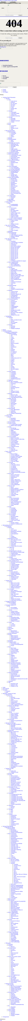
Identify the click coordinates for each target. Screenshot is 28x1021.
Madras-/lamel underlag (16, 425)
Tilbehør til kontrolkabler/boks (17, 1004)
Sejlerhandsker (14, 702)
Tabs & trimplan (11, 1009)
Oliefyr (12, 478)
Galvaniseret (13, 125)
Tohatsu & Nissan (15, 929)
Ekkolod (10, 627)
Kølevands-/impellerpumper (17, 886)
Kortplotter (10, 640)
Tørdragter (13, 709)
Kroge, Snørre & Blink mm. (17, 790)
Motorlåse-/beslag (14, 905)
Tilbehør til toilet (14, 519)
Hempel (12, 345)
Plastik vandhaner (14, 488)
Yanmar (12, 973)
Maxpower (13, 950)
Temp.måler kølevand (15, 847)
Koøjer (12, 173)
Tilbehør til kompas (15, 639)
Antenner (10, 610)
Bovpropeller (11, 984)
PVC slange (13, 936)
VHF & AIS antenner (15, 614)
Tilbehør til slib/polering (16, 413)
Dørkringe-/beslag (15, 145)
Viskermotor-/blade (12, 575)
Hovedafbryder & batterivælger (17, 552)
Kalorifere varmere (15, 476)
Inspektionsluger (14, 172)
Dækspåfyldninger (12, 139)
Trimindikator (14, 852)
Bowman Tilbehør (15, 859)
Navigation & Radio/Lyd (10, 601)
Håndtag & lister (14, 162)
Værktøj (10, 414)
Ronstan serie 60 (14, 257)
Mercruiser (13, 966)
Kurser (4, 75)
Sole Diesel (16, 881)
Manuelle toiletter (14, 516)
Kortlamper (13, 592)
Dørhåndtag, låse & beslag (14, 142)
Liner (12, 222)
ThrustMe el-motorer (15, 783)
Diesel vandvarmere (15, 474)
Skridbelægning (14, 263)
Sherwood (16, 880)
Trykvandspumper (15, 504)
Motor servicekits (12, 898)
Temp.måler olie (14, 848)
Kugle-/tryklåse (14, 149)
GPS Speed (13, 837)
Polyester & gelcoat (15, 387)
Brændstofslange (14, 933)
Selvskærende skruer (15, 192)
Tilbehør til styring (15, 998)
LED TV (13, 656)
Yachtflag (13, 237)
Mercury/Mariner (14, 923)
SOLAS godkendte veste (16, 739)
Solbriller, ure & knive (15, 703)
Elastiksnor (13, 302)
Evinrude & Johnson (15, 921)
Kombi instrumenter (12, 633)
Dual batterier (14, 532)
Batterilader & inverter (13, 538)
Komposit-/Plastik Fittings (16, 456)
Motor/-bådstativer (15, 903)
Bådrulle (13, 209)
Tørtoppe (13, 710)
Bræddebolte (13, 178)
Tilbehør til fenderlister (16, 378)
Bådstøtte (10, 138)
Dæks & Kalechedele (10, 130)
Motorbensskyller (14, 916)
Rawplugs (13, 189)
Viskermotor (13, 579)
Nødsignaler (13, 762)
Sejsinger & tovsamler (15, 310)
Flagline (12, 305)
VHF (9, 682)
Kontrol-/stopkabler (15, 1000)
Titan (12, 129)
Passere (12, 645)
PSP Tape (13, 388)
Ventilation (10, 521)
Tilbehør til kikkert (15, 632)
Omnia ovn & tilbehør (15, 471)
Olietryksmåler (14, 839)
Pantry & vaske (11, 485)
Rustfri (12, 126)
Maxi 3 (12, 354)
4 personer (13, 748)
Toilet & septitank (12, 514)
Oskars (12, 356)
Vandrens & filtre (14, 494)
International (13, 347)
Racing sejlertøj (14, 718)
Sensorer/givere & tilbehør (16, 843)
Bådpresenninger (11, 131)
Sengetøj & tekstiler (15, 444)
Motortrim (13, 890)
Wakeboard (13, 825)
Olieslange (13, 935)
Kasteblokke (13, 244)
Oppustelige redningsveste (16, 736)
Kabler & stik (14, 558)
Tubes (12, 820)
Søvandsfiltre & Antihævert (17, 909)
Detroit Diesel (17, 869)
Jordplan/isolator (14, 553)
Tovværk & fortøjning (13, 299)
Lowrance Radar (14, 650)
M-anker (13, 106)
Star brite (13, 367)
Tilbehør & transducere (16, 670)
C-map (12, 623)
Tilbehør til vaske (14, 492)
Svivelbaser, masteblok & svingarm (18, 260)
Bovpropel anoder (12, 948)
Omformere (13, 555)
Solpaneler (10, 570)
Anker (9, 99)
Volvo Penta (13, 930)
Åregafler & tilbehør (15, 227)
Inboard (12, 993)
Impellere (13, 863)
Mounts (12, 677)
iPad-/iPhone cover (15, 643)
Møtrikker (13, 184)
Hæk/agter (13, 118)
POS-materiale (6, 688)
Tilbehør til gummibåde (16, 804)
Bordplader (13, 418)
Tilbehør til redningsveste (16, 741)
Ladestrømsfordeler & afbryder (14, 551)
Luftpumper (10, 805)
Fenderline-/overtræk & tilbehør (15, 219)
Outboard (13, 994)
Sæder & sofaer (14, 450)
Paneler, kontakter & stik (13, 560)
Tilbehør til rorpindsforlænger (17, 289)
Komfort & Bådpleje (7, 331)
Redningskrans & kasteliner (17, 766)
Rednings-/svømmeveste (13, 731)
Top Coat (13, 407)
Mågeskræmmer (14, 158)
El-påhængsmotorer (15, 777)
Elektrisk (13, 806)
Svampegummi (14, 377)
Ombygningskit (14, 295)
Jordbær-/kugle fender (15, 213)
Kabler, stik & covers (15, 675)
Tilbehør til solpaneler (15, 574)
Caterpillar (16, 864)
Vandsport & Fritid (9, 768)
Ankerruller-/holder (15, 113)
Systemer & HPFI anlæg (16, 559)
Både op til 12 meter (15, 582)
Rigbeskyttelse (14, 273)
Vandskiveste (14, 742)
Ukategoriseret (6, 1016)
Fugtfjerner (10, 380)
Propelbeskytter (14, 927)
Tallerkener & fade (15, 446)
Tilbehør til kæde (14, 128)
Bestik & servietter (15, 437)
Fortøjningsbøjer (14, 204)
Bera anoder (13, 978)
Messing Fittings (14, 458)
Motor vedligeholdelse (13, 912)
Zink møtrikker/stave (15, 975)
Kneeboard (13, 816)
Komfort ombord (9, 415)
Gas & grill (10, 462)
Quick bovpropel (14, 952)
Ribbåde (12, 803)
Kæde (9, 124)
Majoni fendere (14, 214)
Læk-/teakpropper (15, 167)
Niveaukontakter (14, 500)
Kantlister (13, 375)
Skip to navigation (4, 0)
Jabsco (15, 871)
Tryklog (12, 853)
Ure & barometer (14, 435)
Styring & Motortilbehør (8, 826)
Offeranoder (8, 943)
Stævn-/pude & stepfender (16, 217)
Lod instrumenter (14, 665)
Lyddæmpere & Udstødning (17, 887)
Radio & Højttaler (12, 602)
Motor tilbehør (11, 900)
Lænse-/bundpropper (15, 168)
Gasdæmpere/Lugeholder (13, 152)
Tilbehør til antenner (15, 612)
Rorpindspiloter (14, 619)
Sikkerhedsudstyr (12, 753)
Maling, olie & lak (12, 398)
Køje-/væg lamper (15, 594)
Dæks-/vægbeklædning (13, 262)
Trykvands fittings (15, 461)
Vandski (12, 822)
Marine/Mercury (14, 965)
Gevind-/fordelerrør (15, 455)
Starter (12, 895)
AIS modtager (14, 607)
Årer (12, 229)
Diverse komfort (11, 421)
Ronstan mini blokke (15, 247)
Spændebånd (13, 938)
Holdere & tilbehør (15, 236)
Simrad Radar (14, 653)
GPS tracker (10, 628)
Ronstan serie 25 (14, 251)
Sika (12, 365)
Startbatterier (13, 537)
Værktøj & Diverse (18, 882)
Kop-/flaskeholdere (15, 429)
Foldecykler (13, 771)
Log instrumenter (14, 666)
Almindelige (13, 133)
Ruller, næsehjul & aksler (16, 319)
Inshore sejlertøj (14, 714)
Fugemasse (13, 383)
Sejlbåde (13, 1008)
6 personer (13, 750)
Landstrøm (10, 557)
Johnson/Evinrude (15, 964)
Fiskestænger (14, 789)
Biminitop (13, 197)
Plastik (12, 141)
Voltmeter (13, 857)
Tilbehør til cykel (14, 772)
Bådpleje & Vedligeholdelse (11, 332)
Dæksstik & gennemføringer (17, 562)
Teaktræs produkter (15, 434)
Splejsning (13, 313)
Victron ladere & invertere (16, 546)
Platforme (13, 726)
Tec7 (12, 370)
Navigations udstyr (12, 641)
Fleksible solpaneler (15, 573)
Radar (9, 646)
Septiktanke (13, 517)
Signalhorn (13, 767)
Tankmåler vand (14, 844)
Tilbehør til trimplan (15, 1014)
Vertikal (12, 122)
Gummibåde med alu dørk (16, 796)
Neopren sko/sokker (15, 708)
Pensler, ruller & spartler (16, 396)
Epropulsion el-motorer (16, 778)
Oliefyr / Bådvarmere (15, 479)
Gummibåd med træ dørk (16, 794)
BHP (12, 339)
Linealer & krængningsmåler (17, 644)
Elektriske (13, 326)
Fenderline (13, 303)
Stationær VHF (14, 685)
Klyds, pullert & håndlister (14, 160)
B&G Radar (13, 648)
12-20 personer (14, 747)
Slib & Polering (11, 408)
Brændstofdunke (14, 831)
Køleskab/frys (14, 477)
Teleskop (13, 288)
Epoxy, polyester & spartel (16, 382)
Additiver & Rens (14, 913)
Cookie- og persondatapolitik (10, 66)
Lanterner (10, 581)
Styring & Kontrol (9, 983)
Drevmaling (13, 401)
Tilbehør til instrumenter (13, 672)
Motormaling (13, 403)
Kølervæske (13, 914)
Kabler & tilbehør (14, 649)
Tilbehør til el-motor (15, 784)
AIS (9, 606)
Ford (15, 870)
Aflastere (13, 268)
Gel (11, 535)
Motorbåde (13, 1007)
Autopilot (10, 616)
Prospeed (13, 928)
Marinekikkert (14, 630)
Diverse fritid (11, 773)
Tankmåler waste (14, 846)
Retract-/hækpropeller (15, 987)
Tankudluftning (14, 911)
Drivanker (13, 104)
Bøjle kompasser (14, 635)
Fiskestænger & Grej (12, 787)
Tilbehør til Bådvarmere (16, 480)
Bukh (12, 959)
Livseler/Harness (14, 735)
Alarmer (12, 755)
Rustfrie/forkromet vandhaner (17, 489)
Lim (12, 385)
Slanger (9, 506)
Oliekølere (13, 892)
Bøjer (9, 203)
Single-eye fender (14, 216)
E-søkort (10, 622)
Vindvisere (13, 283)
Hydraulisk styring (12, 992)
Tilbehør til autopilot (15, 621)
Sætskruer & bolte (15, 190)
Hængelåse (13, 146)
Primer (12, 406)
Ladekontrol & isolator (16, 554)
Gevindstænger (14, 181)
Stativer (12, 136)
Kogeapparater (14, 468)
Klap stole (13, 449)
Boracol (12, 342)
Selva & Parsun (17, 879)
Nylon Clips (13, 272)
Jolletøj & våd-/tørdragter (13, 705)
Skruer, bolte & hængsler (13, 177)
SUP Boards (13, 817)
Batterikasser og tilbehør (16, 531)
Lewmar (12, 949)
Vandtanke (13, 495)
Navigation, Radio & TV (10, 605)
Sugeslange (13, 939)
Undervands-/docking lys (16, 600)
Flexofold (13, 960)
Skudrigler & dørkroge (16, 150)
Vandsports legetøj (15, 823)
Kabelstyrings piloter (15, 618)
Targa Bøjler (11, 199)
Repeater (13, 669)
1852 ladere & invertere (16, 539)
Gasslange (13, 508)
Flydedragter (13, 758)
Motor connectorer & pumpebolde (18, 901)
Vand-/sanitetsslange (15, 941)
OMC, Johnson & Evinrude (19, 876)
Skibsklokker (14, 433)
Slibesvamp (13, 412)
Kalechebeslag (14, 156)
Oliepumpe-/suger (15, 918)
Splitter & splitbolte (15, 278)
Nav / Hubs (13, 924)
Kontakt (5, 78)
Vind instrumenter (15, 671)
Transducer (13, 680)
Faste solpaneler (14, 571)
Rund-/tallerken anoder (16, 981)
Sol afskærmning (11, 195)
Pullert (12, 165)
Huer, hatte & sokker (15, 698)
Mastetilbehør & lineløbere (16, 270)
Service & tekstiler (12, 436)
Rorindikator (13, 842)
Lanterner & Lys (9, 580)
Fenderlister (13, 372)
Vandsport (10, 814)
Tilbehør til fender (15, 224)
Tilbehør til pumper (15, 503)
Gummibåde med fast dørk (16, 798)
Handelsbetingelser (8, 65)
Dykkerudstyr (14, 815)
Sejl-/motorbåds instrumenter (14, 662)
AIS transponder (14, 608)
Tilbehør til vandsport (15, 818)
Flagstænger (13, 233)
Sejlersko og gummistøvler (16, 720)
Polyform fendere (14, 215)
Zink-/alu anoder (11, 976)
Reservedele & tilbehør (16, 246)
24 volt (12, 549)
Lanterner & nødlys (15, 585)
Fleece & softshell (15, 713)
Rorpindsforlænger (12, 285)
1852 (12, 810)
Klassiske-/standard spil (16, 294)
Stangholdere (14, 791)
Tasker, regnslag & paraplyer (17, 704)
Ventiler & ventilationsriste (16, 523)
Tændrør (13, 896)
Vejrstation (10, 681)
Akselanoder (13, 977)
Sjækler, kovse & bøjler (16, 274)
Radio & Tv (10, 654)
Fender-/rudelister (12, 371)
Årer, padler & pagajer (13, 226)
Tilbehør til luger (14, 176)
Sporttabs (13, 1013)
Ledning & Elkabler (15, 564)
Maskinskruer (14, 183)
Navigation (7, 691)
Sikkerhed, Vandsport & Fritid (9, 693)
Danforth (13, 102)
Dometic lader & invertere (16, 542)
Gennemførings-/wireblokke (17, 242)
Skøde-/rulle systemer (15, 276)
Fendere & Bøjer (9, 201)
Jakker (12, 699)
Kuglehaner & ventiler (15, 457)
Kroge (12, 147)
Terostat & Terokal (15, 391)
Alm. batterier (14, 530)
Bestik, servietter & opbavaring (17, 439)
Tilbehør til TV (14, 661)
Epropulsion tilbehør (15, 779)
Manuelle (13, 327)
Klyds (12, 163)
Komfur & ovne (14, 469)
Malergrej (10, 393)
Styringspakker (14, 997)
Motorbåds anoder (15, 980)
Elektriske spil (14, 292)
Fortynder (13, 402)
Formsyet (13, 134)
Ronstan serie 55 (14, 256)
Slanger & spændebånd (13, 932)
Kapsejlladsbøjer (14, 205)
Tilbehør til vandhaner (15, 490)
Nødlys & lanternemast (16, 586)
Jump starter (13, 543)
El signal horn (11, 547)
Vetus (12, 955)
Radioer (12, 659)
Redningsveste (14, 737)
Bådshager (10, 231)
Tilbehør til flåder (14, 752)
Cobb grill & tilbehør (15, 465)
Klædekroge (13, 428)
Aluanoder (10, 944)
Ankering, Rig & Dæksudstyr (9, 97)
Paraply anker (14, 108)
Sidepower (13, 954)
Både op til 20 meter (15, 584)
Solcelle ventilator (15, 522)
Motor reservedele (12, 858)
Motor (12, 135)
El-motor (10, 774)
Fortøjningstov (14, 307)
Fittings (9, 452)
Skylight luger (14, 174)
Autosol (12, 338)
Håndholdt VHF (14, 683)
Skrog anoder (14, 982)
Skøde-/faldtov (14, 311)
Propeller (10, 919)
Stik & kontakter (14, 568)
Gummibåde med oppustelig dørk (18, 800)
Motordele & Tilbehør (10, 827)
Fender (9, 206)
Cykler (9, 769)
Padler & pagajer (14, 230)
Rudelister (13, 376)
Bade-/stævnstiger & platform (14, 724)
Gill (12, 812)
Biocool (12, 340)
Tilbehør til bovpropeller (16, 988)
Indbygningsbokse (15, 171)
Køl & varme (11, 473)
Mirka (12, 355)
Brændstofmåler (14, 836)
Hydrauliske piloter (15, 617)
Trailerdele (10, 317)
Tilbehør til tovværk (15, 315)
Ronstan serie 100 (15, 248)
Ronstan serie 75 (14, 258)
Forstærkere (13, 603)
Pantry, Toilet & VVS (10, 451)
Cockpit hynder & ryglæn (16, 424)
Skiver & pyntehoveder (16, 193)
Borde (9, 417)
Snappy (12, 366)
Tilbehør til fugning (15, 392)
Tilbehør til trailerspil (15, 328)
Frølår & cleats (14, 269)
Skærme (12, 321)
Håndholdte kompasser (16, 638)
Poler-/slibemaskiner (15, 409)
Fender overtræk (14, 220)
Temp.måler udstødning (16, 849)
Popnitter (13, 188)
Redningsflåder (11, 744)
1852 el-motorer (14, 775)
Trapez (12, 280)
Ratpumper (13, 995)
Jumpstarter (13, 544)
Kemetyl (13, 350)
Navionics (13, 626)
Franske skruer (14, 179)
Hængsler (13, 182)
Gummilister (13, 374)
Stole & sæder (11, 447)
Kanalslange (13, 509)
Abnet (12, 337)
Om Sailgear (6, 77)
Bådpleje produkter (12, 333)
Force (12, 922)
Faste (12, 286)
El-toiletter (13, 515)
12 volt (12, 548)
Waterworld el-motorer (16, 785)
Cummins (16, 868)
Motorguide (13, 780)
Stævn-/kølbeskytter (15, 264)
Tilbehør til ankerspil (15, 120)
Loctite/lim (13, 386)
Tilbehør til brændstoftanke (16, 832)
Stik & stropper (14, 322)
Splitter (12, 194)
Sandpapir (13, 410)
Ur (11, 854)
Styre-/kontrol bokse (15, 1002)
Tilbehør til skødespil (15, 297)
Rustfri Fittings (14, 460)
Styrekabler (13, 1003)
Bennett (12, 957)
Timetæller (13, 850)
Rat (9, 1005)
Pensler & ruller (14, 394)
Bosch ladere (13, 541)
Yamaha (12, 972)
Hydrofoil (13, 1011)
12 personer (13, 746)
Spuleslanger (13, 511)
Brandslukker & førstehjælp (17, 756)
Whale (12, 505)
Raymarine (5, 689)
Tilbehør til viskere (15, 576)
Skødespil (10, 290)
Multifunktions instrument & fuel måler (19, 678)
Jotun (12, 348)
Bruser (12, 487)
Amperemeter (14, 834)
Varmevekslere (14, 897)
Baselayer (13, 697)
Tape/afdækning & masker (16, 397)
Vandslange (13, 512)
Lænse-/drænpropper (12, 166)
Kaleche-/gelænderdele (13, 154)
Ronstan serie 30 (14, 252)
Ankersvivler (13, 114)
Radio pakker (14, 657)
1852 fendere (14, 208)
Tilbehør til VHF (14, 686)
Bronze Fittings (14, 453)
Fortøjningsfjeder (14, 306)
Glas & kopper (14, 440)
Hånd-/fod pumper (15, 499)
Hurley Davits (14, 801)
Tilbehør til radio (14, 660)
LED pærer (13, 595)
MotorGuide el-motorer (16, 782)
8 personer (13, 751)
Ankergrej (10, 111)
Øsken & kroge (14, 185)
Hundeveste (13, 734)
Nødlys (12, 761)
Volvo (12, 971)
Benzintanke (13, 830)
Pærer (12, 597)
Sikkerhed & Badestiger (10, 723)
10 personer (13, 745)
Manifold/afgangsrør (15, 889)
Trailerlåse (13, 323)
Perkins (15, 877)
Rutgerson (13, 259)
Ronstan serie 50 (14, 254)
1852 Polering (14, 334)
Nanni (15, 875)
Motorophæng (14, 906)
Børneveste (13, 732)
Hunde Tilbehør (14, 442)
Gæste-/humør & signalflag (16, 235)
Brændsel (13, 463)
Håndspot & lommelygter (16, 591)
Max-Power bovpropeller (16, 986)
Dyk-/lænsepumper (15, 498)
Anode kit (10, 945)
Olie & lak (13, 404)
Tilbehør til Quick (14, 991)
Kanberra (13, 349)
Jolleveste (13, 707)
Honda (12, 962)
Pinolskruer (13, 187)
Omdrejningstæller (15, 841)
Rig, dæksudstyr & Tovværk (11, 238)
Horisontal (13, 119)
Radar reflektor (14, 764)
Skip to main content (12, 0)
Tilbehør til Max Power (16, 989)
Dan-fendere (13, 211)
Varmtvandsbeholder (15, 484)
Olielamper (13, 431)
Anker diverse (14, 101)
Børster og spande (15, 343)
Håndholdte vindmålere (16, 664)
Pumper (9, 496)
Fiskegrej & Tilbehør (15, 788)
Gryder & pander (14, 441)
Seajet (12, 362)
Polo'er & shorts (14, 700)
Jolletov (12, 308)
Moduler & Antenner (15, 676)
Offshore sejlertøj (14, 715)
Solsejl (12, 198)
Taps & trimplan (11, 1010)
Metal (12, 140)
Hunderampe (11, 730)
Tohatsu (12, 970)
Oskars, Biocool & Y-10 (16, 358)
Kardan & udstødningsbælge (17, 885)
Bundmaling (13, 399)
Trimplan (13, 1015)
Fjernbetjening (14, 673)
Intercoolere (13, 884)
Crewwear (10, 696)
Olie (12, 917)
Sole (12, 967)
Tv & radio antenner (15, 613)
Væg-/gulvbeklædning (16, 265)
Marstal (15, 873)
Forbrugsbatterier (14, 533)
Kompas (10, 634)
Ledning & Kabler (15, 565)
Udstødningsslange (15, 940)
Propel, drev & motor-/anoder (14, 956)
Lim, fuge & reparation (13, 381)
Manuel (12, 807)
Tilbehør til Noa (11, 200)
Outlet (4, 687)
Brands (4, 329)
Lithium (12, 536)
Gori (12, 961)
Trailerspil (10, 324)
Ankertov (13, 300)
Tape (12, 390)
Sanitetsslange (14, 510)
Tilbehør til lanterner (15, 587)
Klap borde (13, 419)
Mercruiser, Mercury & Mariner (20, 874)
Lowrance (13, 624)
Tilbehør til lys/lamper (15, 598)
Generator (13, 862)
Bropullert (13, 161)
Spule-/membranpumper (16, 501)
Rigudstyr (10, 267)
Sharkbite (13, 364)
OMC (12, 925)
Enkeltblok (13, 241)
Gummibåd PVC (14, 795)
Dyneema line (14, 301)
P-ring (12, 107)
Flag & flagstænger (12, 232)
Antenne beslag (14, 611)
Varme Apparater (14, 483)
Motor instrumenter (12, 833)
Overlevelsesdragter (15, 763)
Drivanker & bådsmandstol (16, 757)
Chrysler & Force (17, 865)
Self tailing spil (14, 296)
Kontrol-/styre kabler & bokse (14, 999)
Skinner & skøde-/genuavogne (17, 275)
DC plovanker (14, 103)
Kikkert (9, 629)
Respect (12, 361)
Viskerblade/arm (14, 578)
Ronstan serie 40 (14, 253)
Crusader (15, 866)
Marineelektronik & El (7, 525)
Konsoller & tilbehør (15, 420)
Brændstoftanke (11, 828)
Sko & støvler (11, 719)
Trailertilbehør (8, 316)
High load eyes (14, 243)
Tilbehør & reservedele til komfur (18, 472)
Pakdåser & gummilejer (16, 893)
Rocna (12, 109)
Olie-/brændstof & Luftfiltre (17, 891)
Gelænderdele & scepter (16, 155)
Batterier (10, 527)
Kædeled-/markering (15, 115)
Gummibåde (10, 793)
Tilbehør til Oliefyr (15, 482)
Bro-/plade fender (14, 210)
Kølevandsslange (14, 934)
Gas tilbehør (13, 467)
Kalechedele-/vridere (15, 157)
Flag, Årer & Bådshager (10, 225)
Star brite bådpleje (15, 369)
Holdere (12, 221)
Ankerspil (10, 117)
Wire (12, 284)
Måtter (12, 430)
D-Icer (9, 123)
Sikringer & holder (15, 567)
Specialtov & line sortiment (16, 312)
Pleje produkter (14, 716)
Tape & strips (14, 569)
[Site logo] (14, 12)
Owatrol (12, 359)
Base (12, 811)
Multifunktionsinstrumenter (16, 838)
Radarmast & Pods (15, 651)
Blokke (9, 240)
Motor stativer (14, 902)
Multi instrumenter (15, 667)
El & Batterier (8, 526)
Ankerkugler (13, 112)
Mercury (13, 946)
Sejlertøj (10, 712)
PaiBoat (12, 360)
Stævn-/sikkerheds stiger (16, 728)
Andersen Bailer (14, 291)
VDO (12, 855)
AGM (12, 528)
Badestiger (13, 725)
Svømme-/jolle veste (15, 740)
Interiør (9, 426)
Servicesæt (13, 445)
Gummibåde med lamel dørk (17, 799)
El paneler (13, 563)
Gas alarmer (13, 466)
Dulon (12, 344)
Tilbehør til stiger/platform (16, 729)
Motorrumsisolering (15, 908)
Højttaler (13, 655)
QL (11, 951)
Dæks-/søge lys (14, 590)
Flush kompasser (14, 637)
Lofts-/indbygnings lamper (16, 596)
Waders (12, 721)
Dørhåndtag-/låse (14, 144)
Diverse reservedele (15, 860)
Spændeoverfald (14, 151)
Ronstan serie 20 (14, 249)
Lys (11, 318)
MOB (12, 759)
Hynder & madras (12, 423)
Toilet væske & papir (15, 520)
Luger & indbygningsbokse (14, 170)
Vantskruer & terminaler (16, 281)
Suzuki (12, 968)
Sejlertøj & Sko (8, 694)
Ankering (7, 98)
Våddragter (10, 809)
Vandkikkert (13, 821)
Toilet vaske (13, 493)
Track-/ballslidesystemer (16, 279)
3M (11, 335)
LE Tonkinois (14, 351)
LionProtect (13, 353)
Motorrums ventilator (15, 907)
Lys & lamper (11, 589)
